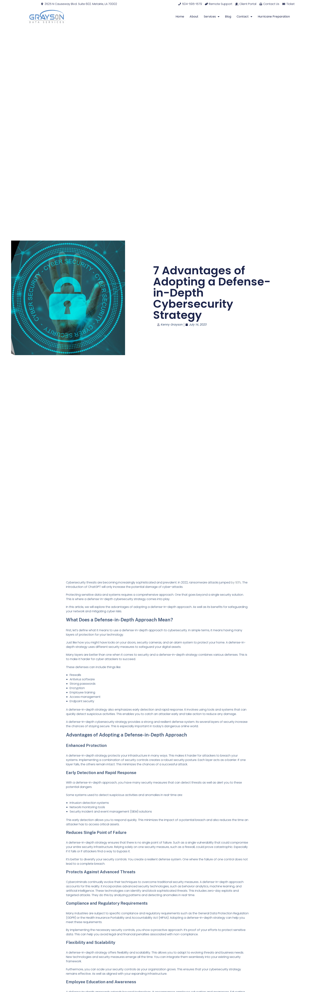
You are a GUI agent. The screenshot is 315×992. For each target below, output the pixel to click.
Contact (243, 16)
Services (210, 16)
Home (180, 16)
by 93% (235, 582)
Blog (228, 16)
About (194, 16)
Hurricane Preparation (274, 16)
